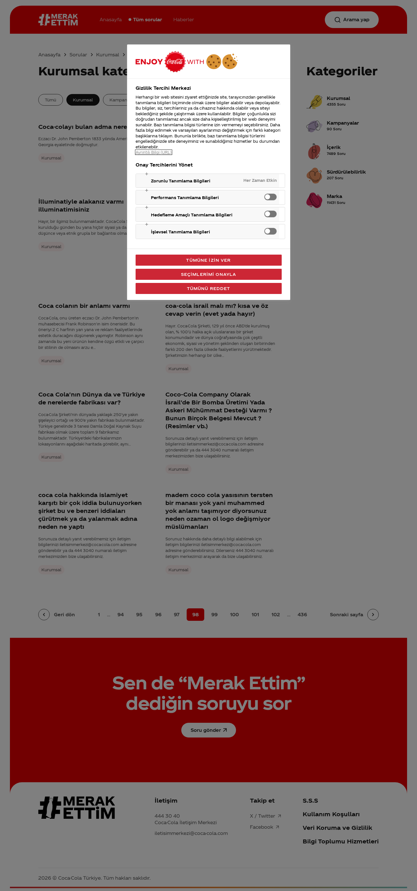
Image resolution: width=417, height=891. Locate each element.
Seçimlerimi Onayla (208, 274)
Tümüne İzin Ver (208, 260)
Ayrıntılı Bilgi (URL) (154, 152)
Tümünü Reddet (208, 288)
